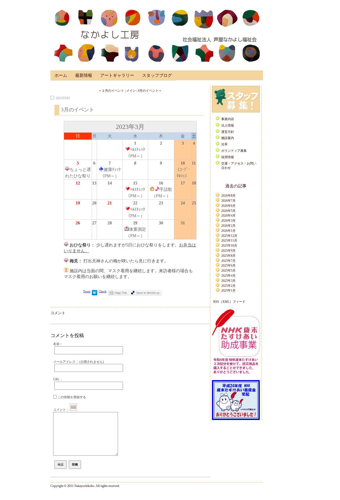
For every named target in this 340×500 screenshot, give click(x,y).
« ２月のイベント (111, 91)
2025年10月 (229, 245)
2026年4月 (228, 215)
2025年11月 (229, 240)
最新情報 (83, 75)
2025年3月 (228, 281)
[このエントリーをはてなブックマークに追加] (94, 294)
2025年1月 (228, 290)
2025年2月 (228, 286)
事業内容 (227, 119)
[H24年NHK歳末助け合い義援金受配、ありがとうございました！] (236, 419)
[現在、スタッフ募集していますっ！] (236, 111)
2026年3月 (228, 220)
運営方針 (227, 132)
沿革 (224, 144)
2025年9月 (228, 251)
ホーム (60, 75)
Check (103, 291)
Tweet (86, 291)
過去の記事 (235, 186)
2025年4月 (228, 276)
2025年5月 (228, 270)
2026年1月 (228, 231)
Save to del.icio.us (148, 292)
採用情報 (227, 157)
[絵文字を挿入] (73, 409)
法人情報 (227, 125)
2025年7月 (228, 261)
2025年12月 (229, 236)
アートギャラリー (117, 75)
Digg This (121, 292)
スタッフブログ (157, 75)
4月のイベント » (149, 91)
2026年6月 (228, 206)
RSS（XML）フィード (229, 302)
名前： (58, 344)
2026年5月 (228, 211)
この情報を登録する (71, 397)
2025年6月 (228, 265)
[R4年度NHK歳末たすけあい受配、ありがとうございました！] (236, 374)
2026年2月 (228, 226)
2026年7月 (228, 201)
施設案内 (227, 138)
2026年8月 (228, 196)
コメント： (61, 409)
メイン (131, 91)
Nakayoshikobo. (84, 486)
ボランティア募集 (234, 151)
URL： (58, 379)
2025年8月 (228, 256)
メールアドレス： (78, 362)
